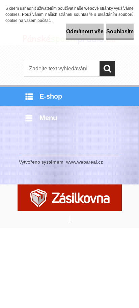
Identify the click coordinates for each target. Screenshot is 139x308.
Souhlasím (120, 31)
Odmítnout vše (85, 31)
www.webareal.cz (84, 162)
